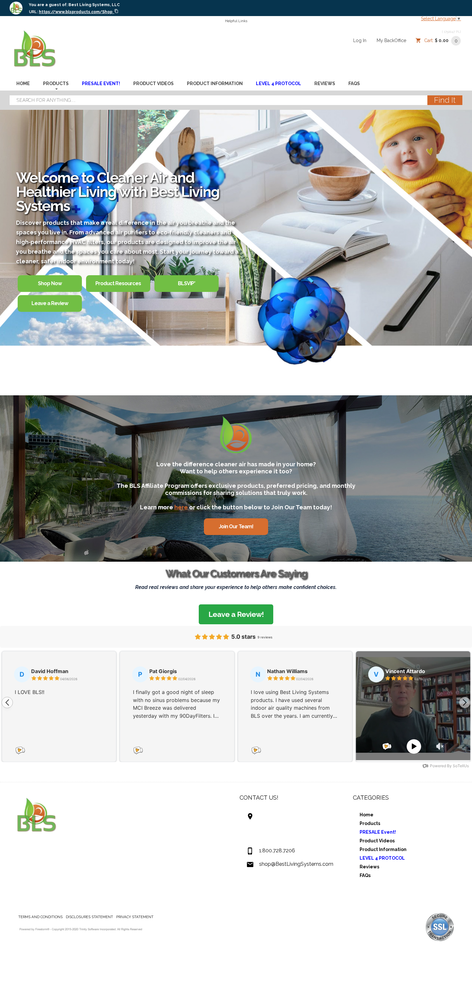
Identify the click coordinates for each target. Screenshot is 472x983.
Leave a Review (49, 303)
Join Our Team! (236, 526)
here (181, 507)
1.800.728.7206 (277, 850)
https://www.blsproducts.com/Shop (75, 12)
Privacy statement (134, 917)
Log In (359, 40)
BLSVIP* (186, 283)
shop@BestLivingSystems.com (296, 864)
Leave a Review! (236, 614)
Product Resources (118, 283)
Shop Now (50, 283)
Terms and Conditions (40, 917)
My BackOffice (391, 40)
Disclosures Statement (89, 917)
